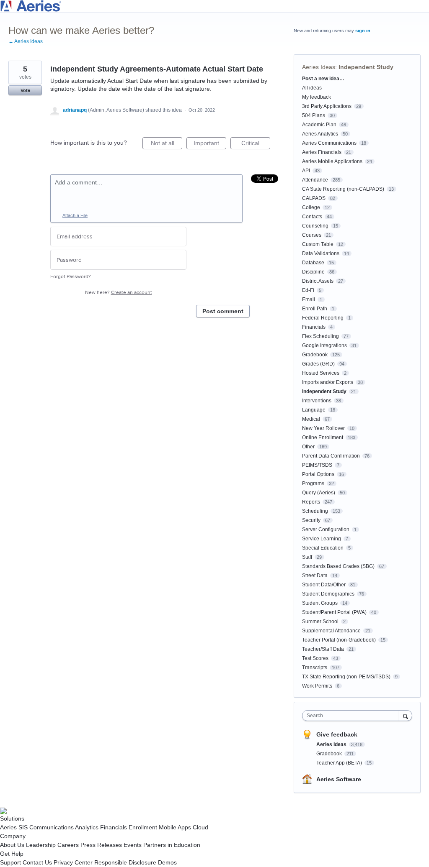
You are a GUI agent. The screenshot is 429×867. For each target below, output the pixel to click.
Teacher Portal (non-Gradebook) (339, 640)
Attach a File (75, 215)
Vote (25, 90)
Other (308, 447)
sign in (362, 30)
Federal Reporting (323, 318)
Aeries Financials (321, 152)
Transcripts (314, 667)
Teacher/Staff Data (323, 649)
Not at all (166, 144)
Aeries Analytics (320, 134)
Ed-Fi (308, 290)
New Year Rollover (323, 428)
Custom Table (317, 244)
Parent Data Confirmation (331, 456)
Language (314, 410)
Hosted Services (320, 373)
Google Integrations (324, 345)
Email (308, 299)
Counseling (315, 226)
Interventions (316, 401)
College (311, 207)
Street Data (315, 575)
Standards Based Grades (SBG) (338, 566)
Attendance (315, 180)
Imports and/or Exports (327, 382)
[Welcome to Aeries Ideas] (214, 6)
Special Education (323, 548)
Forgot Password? (70, 277)
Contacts (312, 217)
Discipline (313, 272)
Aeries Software (338, 779)
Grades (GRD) (318, 364)
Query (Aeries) (318, 493)
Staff (307, 557)
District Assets (317, 281)
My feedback (316, 97)
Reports (311, 502)
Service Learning (321, 539)
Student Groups (320, 603)
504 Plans (313, 115)
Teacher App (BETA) (339, 763)
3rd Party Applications (326, 106)
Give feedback (336, 734)
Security (311, 520)
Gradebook (315, 355)
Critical (255, 144)
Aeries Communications (329, 143)
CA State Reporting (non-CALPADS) (343, 189)
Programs (313, 483)
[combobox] (352, 716)
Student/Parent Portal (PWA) (334, 612)
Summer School (320, 621)
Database (313, 263)
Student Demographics (328, 594)
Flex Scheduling (320, 336)
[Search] (405, 715)
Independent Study (366, 67)
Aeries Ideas (318, 67)
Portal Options (318, 474)
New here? (118, 292)
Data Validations (320, 253)
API (306, 171)
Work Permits (317, 686)
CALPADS (314, 198)
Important (210, 144)
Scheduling (315, 511)
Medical (311, 419)
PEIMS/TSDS (317, 465)
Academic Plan (319, 125)
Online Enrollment (322, 437)
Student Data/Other (324, 585)
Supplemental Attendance (331, 631)
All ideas (312, 88)
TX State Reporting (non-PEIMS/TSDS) (346, 677)
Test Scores (315, 658)
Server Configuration (325, 529)
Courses (311, 235)
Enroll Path (314, 309)
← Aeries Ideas (25, 41)
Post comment (222, 311)
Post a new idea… (323, 79)
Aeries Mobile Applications (332, 161)
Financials (314, 327)
